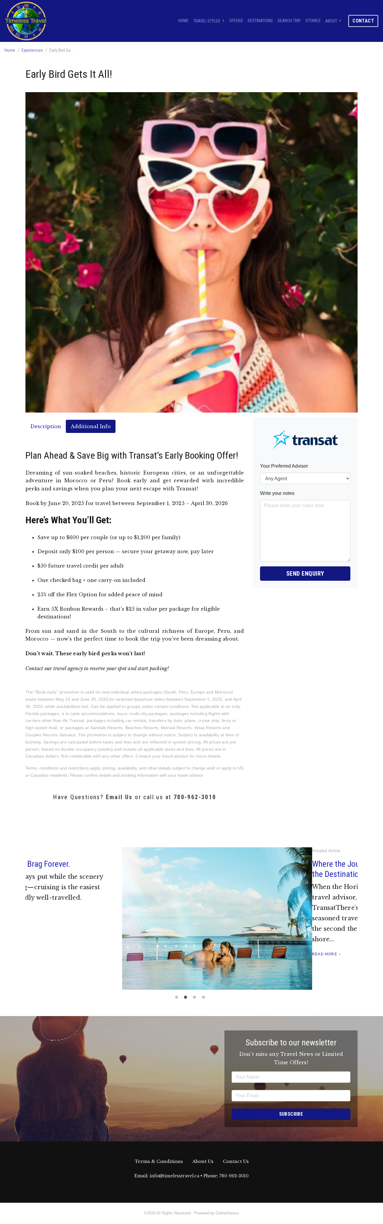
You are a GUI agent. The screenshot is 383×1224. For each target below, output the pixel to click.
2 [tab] (187, 999)
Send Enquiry (305, 573)
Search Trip (289, 20)
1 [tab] (178, 999)
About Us (202, 1161)
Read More (38, 954)
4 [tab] (205, 999)
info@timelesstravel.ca (174, 1176)
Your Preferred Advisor (284, 466)
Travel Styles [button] (206, 20)
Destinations (260, 20)
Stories (313, 20)
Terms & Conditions (159, 1161)
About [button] (331, 20)
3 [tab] (196, 999)
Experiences (32, 50)
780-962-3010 (195, 797)
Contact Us (236, 1161)
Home (183, 20)
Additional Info (91, 426)
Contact (363, 21)
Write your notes (277, 493)
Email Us (119, 797)
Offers (236, 20)
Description (45, 426)
